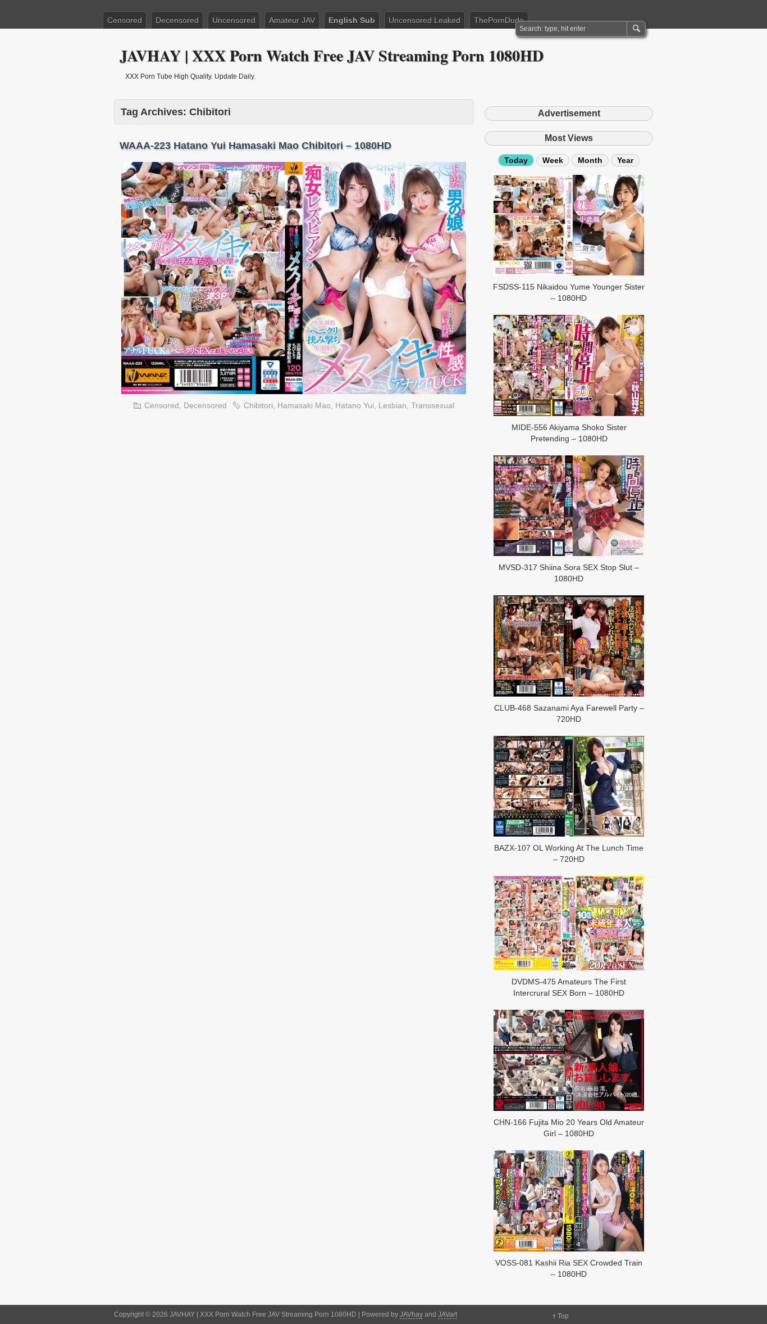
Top (563, 1316)
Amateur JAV (292, 20)
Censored (124, 20)
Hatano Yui (354, 405)
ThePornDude (499, 20)
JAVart (447, 1314)
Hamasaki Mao (304, 405)
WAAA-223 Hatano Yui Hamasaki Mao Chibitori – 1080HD (255, 145)
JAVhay (411, 1314)
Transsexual (432, 405)
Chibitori (258, 405)
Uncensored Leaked (424, 20)
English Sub (351, 20)
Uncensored (233, 20)
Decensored (177, 20)
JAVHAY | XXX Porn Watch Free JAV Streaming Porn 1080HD (332, 55)
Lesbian (392, 405)
